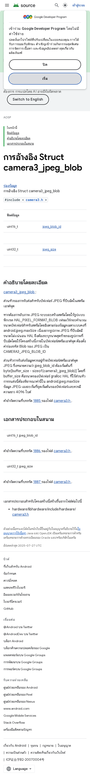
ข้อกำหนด (9, 574)
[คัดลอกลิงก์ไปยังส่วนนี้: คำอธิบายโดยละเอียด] (53, 283)
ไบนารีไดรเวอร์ (12, 602)
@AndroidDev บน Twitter (20, 634)
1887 (37, 482)
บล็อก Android (13, 641)
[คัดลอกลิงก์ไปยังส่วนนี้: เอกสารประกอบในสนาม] (59, 419)
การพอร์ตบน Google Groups (22, 669)
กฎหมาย (48, 745)
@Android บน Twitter (18, 627)
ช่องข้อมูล (10, 186)
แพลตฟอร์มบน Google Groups (24, 655)
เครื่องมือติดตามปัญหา (17, 730)
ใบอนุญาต (64, 745)
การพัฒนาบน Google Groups (22, 662)
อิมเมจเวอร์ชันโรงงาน (16, 595)
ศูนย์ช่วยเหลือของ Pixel (17, 694)
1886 (37, 451)
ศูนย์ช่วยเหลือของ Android (20, 687)
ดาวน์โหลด (10, 581)
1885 (37, 401)
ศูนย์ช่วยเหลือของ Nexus (19, 701)
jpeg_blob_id (52, 227)
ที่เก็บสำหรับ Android (17, 566)
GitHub (8, 609)
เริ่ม (45, 78)
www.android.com (16, 709)
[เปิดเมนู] (7, 5)
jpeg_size (49, 249)
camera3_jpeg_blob (19, 292)
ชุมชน (34, 745)
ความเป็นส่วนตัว (16, 752)
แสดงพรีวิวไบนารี (14, 588)
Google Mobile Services (19, 716)
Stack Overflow (14, 723)
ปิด (45, 64)
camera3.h (35, 200)
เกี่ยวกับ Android (14, 745)
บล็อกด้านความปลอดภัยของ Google (26, 648)
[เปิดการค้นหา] (56, 5)
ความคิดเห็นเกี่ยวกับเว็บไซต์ (48, 752)
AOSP (7, 117)
